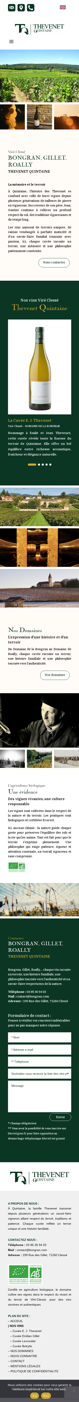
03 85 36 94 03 (36, 992)
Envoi (60, 1117)
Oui (34, 1395)
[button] (32, 465)
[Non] (74, 1391)
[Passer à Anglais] (63, 7)
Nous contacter (54, 262)
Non (46, 1395)
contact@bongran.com (32, 996)
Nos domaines (55, 675)
